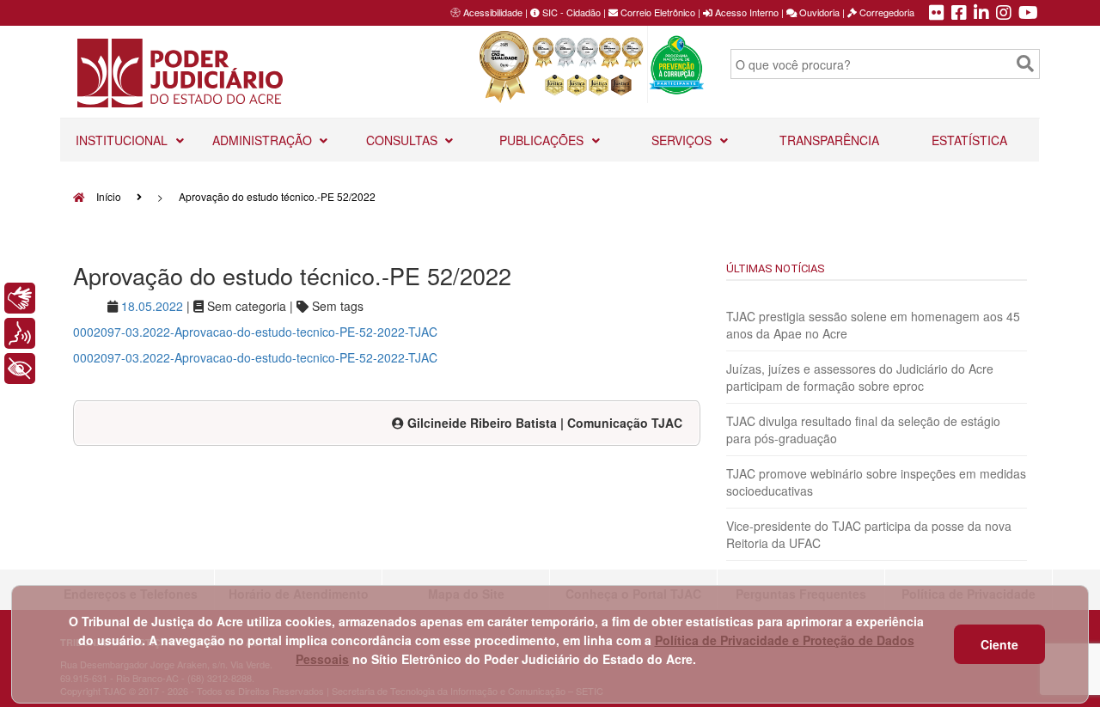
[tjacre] (981, 13)
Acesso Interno (745, 12)
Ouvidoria (818, 12)
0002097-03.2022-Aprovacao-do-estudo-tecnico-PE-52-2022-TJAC (255, 331)
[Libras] (19, 298)
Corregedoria (885, 12)
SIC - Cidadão (570, 12)
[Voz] (19, 333)
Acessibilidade (492, 12)
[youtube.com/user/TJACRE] (1028, 13)
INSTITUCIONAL (123, 140)
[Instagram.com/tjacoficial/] (1003, 13)
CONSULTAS (403, 140)
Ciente (999, 644)
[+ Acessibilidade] (19, 368)
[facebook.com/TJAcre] (959, 13)
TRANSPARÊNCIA (829, 140)
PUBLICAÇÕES (543, 140)
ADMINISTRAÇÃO (263, 140)
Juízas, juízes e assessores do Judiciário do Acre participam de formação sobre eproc (859, 377)
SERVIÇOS (683, 140)
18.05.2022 (152, 305)
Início (107, 196)
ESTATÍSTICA (969, 140)
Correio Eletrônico (656, 12)
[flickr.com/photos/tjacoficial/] (936, 13)
